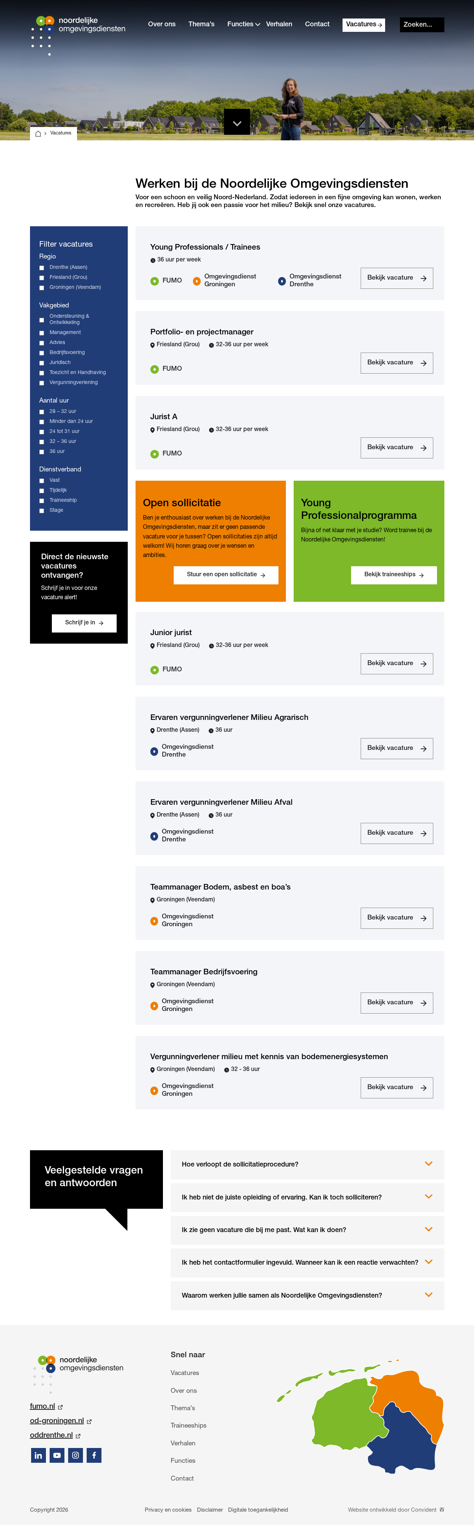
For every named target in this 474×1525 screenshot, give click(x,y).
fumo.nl (42, 1407)
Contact (317, 24)
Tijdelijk (58, 490)
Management (65, 333)
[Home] (38, 134)
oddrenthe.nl (51, 1436)
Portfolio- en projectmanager (201, 333)
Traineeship (63, 500)
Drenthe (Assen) (68, 267)
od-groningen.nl (57, 1421)
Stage (56, 510)
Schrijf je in (80, 623)
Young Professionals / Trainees (205, 248)
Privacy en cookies (168, 1510)
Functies (240, 24)
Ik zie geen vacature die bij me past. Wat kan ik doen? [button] (264, 1230)
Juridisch (60, 363)
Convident (424, 1510)
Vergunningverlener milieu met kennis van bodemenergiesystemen (269, 1057)
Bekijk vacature (390, 282)
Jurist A (163, 417)
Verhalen (279, 24)
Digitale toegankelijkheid (258, 1510)
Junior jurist (171, 633)
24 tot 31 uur (65, 431)
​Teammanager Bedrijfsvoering (203, 973)
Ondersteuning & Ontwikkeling (69, 320)
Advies (57, 343)
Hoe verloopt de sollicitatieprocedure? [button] (240, 1165)
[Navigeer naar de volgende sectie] (237, 122)
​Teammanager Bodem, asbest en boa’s (220, 888)
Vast (55, 480)
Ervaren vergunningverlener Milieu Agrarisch (229, 718)
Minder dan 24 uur (71, 421)
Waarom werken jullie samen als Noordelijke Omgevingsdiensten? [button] (282, 1296)
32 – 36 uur (63, 441)
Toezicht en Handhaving (78, 373)
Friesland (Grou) (68, 277)
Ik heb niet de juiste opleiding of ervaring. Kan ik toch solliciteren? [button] (282, 1198)
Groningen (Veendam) (75, 287)
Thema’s (201, 24)
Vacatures (361, 24)
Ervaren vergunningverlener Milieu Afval (221, 803)
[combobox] (422, 24)
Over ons (162, 24)
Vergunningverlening (74, 383)
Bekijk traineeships (389, 575)
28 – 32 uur (63, 411)
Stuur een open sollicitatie (222, 575)
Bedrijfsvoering (67, 353)
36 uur (57, 451)
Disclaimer (210, 1510)
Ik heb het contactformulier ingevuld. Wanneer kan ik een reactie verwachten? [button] (300, 1263)
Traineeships (189, 1426)
